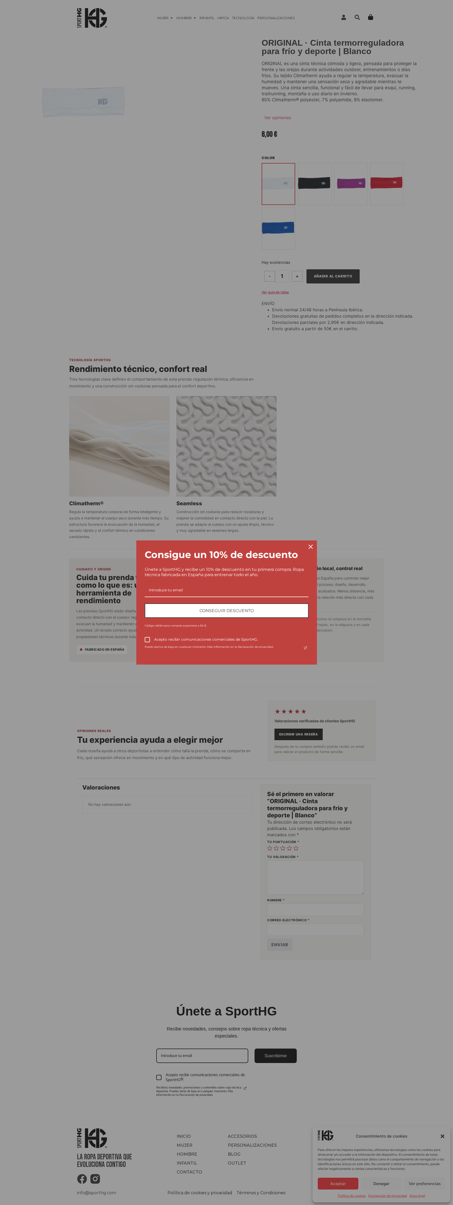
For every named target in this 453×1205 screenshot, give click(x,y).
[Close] (310, 546)
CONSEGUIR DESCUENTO (226, 610)
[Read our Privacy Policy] (305, 648)
